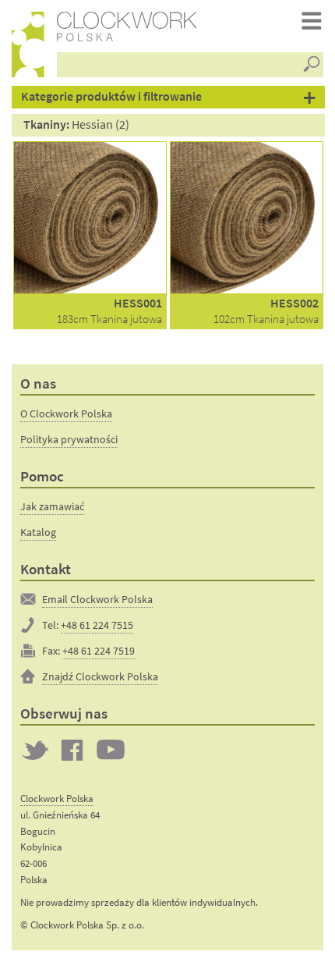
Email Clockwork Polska (97, 599)
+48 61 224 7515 (97, 625)
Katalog (38, 532)
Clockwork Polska (56, 798)
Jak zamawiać (52, 506)
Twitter (35, 750)
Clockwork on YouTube (110, 750)
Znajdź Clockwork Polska (100, 676)
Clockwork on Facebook (72, 750)
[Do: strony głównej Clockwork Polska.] (28, 44)
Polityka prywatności (69, 439)
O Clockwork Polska (66, 413)
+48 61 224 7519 (98, 650)
